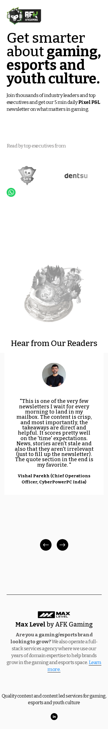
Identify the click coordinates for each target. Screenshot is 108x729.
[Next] (62, 545)
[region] (54, 452)
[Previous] (46, 545)
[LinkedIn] (54, 716)
